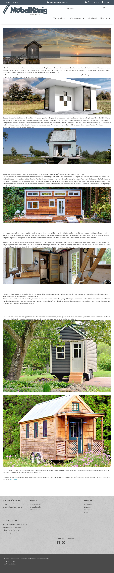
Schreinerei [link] (33, 510)
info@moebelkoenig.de (15, 533)
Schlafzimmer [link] (88, 510)
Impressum (6, 558)
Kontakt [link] (5, 504)
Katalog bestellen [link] (35, 507)
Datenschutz (15, 558)
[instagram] (63, 542)
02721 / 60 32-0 (14, 530)
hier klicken (13, 479)
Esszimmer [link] (87, 507)
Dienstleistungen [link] (35, 504)
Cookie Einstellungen (43, 558)
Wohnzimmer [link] (88, 504)
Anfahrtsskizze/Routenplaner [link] (12, 507)
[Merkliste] (104, 8)
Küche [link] (86, 512)
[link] (11, 2)
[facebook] (58, 542)
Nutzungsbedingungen (28, 558)
